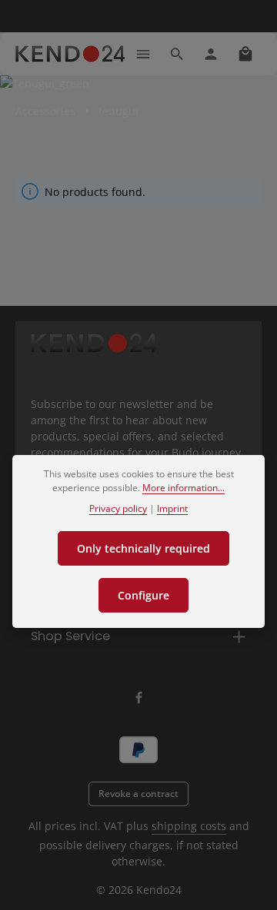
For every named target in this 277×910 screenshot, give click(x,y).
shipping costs (189, 826)
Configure (143, 595)
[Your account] (210, 53)
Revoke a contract (138, 793)
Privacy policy (118, 508)
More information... (183, 487)
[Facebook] (138, 700)
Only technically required (143, 548)
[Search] (177, 53)
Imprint (172, 508)
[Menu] (143, 53)
